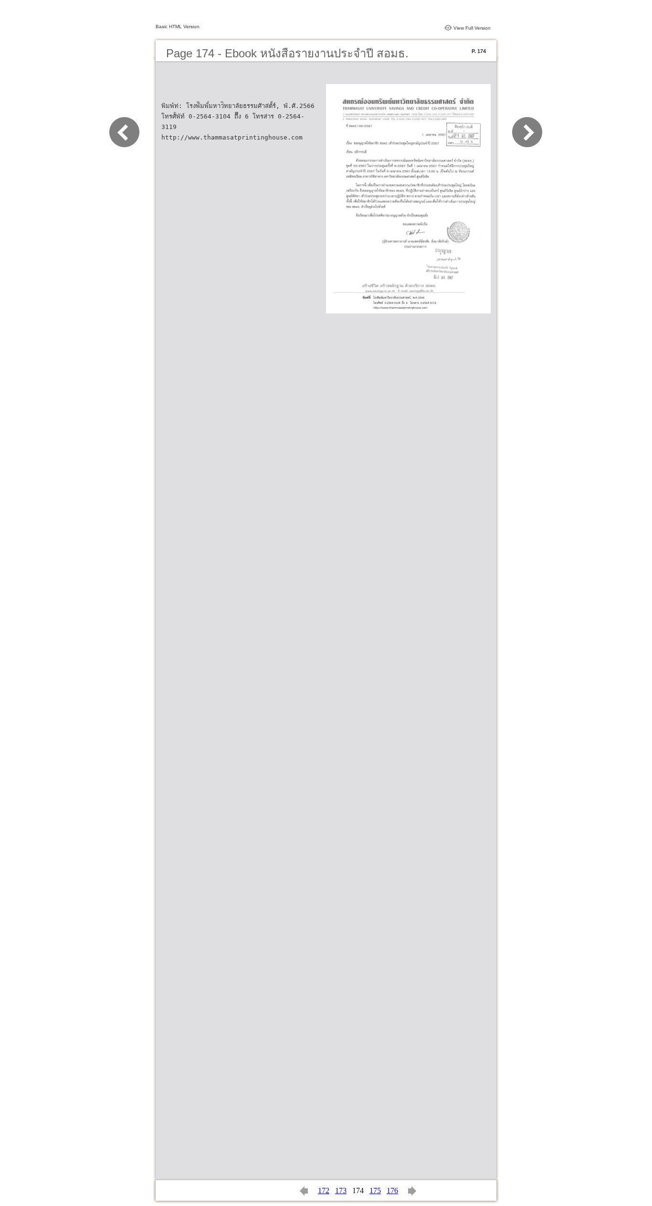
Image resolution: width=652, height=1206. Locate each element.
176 (392, 1190)
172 (323, 1190)
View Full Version (472, 28)
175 (375, 1190)
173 (341, 1190)
